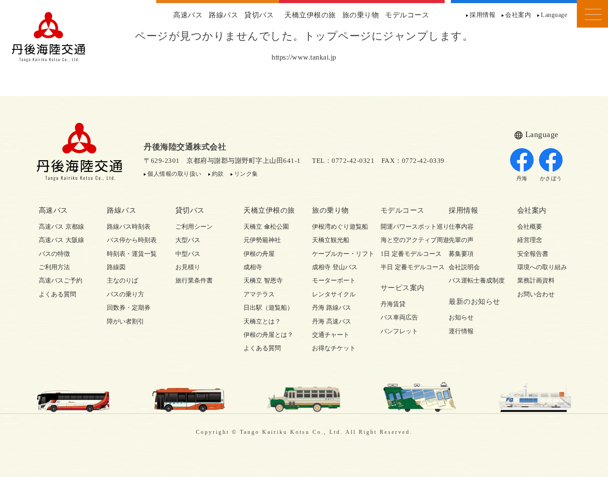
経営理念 (529, 240)
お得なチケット (334, 348)
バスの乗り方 (125, 294)
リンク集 (246, 173)
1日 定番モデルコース (407, 254)
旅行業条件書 (194, 280)
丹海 (521, 178)
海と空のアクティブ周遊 (407, 240)
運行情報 (461, 331)
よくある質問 (57, 294)
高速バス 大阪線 (61, 240)
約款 (218, 173)
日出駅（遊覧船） (268, 307)
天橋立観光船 (330, 240)
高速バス (188, 15)
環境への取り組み (542, 267)
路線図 (116, 267)
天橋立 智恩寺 (263, 280)
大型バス (187, 240)
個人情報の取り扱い (174, 173)
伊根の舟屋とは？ (268, 334)
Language (554, 15)
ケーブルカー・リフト (338, 254)
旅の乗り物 (360, 15)
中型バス (187, 254)
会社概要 (529, 226)
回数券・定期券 (128, 307)
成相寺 (252, 267)
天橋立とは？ (262, 321)
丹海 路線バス (331, 307)
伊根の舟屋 (259, 254)
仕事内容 (461, 226)
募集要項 (461, 254)
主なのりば (122, 280)
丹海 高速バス (331, 321)
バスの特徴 (54, 254)
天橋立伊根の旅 (310, 15)
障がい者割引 (125, 321)
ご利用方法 (54, 267)
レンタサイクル (334, 294)
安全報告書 (532, 254)
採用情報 (482, 15)
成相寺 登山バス (334, 267)
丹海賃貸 (393, 304)
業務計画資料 (536, 280)
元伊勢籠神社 (262, 240)
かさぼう (551, 178)
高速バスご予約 (60, 280)
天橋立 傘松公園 (266, 226)
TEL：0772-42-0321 (343, 160)
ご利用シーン (194, 226)
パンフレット (399, 331)
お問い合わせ (536, 294)
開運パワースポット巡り (407, 226)
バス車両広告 (399, 317)
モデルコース (407, 15)
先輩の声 (461, 240)
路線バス (223, 15)
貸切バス (259, 15)
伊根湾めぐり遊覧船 (338, 226)
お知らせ (461, 317)
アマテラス (259, 294)
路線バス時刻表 (128, 226)
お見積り (187, 267)
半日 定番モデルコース (407, 267)
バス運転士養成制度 (475, 280)
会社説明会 (464, 267)
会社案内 (518, 15)
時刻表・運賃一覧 (132, 254)
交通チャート (330, 334)
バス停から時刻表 (132, 240)
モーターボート (334, 280)
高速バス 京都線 (61, 226)
